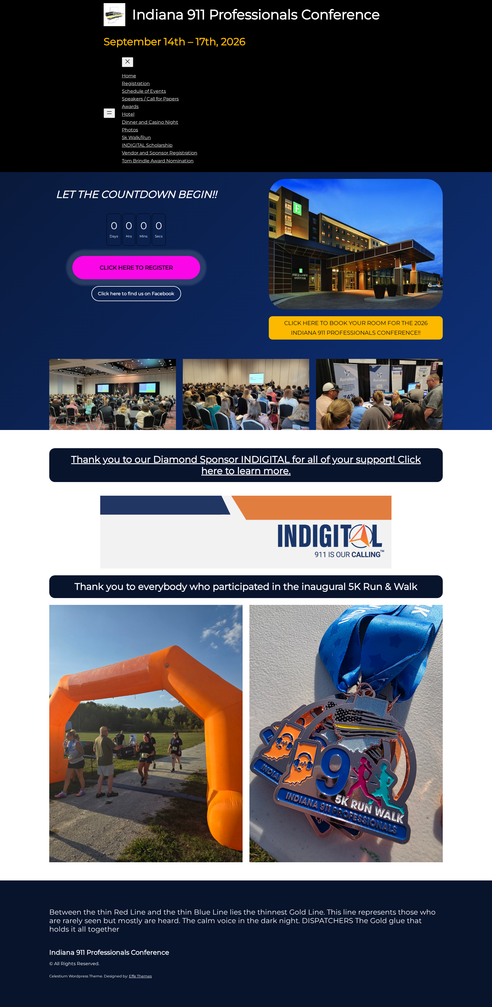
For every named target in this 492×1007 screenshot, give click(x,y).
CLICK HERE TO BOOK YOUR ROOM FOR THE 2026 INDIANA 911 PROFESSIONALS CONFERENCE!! (356, 328)
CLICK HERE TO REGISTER (136, 267)
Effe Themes (140, 976)
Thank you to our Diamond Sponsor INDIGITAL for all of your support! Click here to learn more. (246, 465)
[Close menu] (127, 62)
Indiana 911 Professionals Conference (256, 14)
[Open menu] (109, 113)
